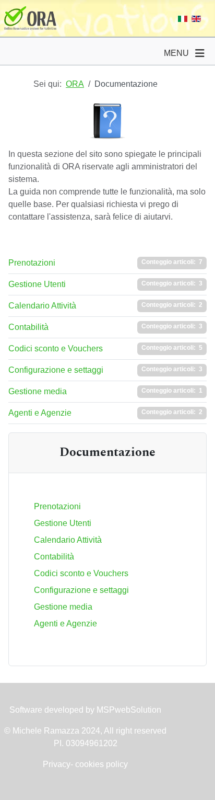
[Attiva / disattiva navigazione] (200, 53)
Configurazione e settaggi (55, 369)
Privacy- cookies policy (85, 764)
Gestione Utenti (37, 284)
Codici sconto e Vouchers (55, 348)
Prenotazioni (31, 262)
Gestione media (37, 391)
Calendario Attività (42, 305)
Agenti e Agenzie (39, 412)
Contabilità (28, 327)
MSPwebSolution (127, 709)
